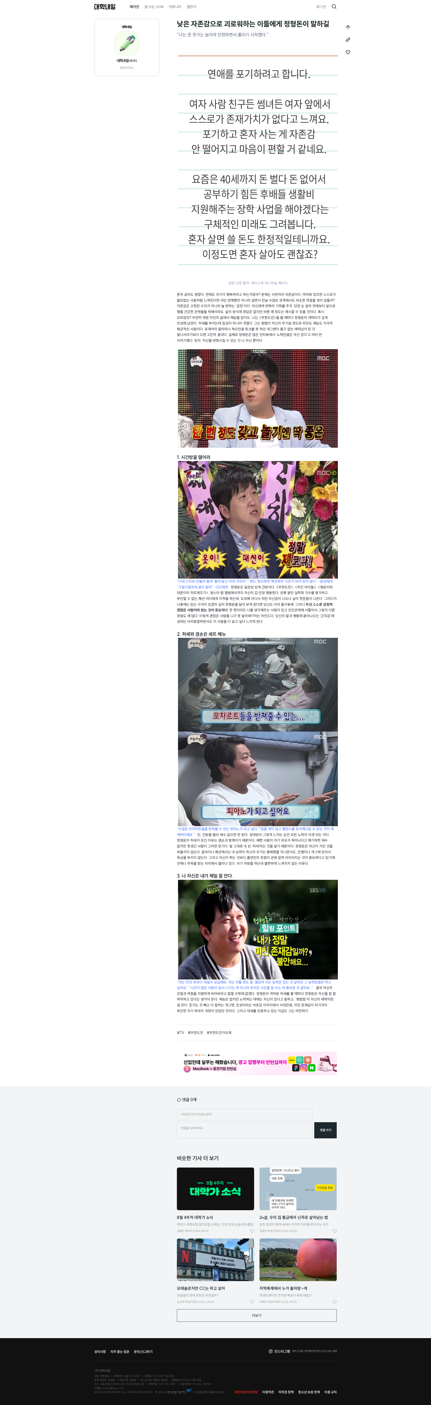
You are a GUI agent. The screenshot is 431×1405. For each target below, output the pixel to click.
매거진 (134, 6)
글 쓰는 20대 (154, 6)
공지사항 (100, 1352)
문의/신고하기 (143, 1352)
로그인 (321, 6)
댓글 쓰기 (325, 1130)
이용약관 (268, 1392)
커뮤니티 (175, 6)
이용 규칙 (330, 1392)
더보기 (257, 1315)
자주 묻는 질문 (119, 1352)
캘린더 (191, 6)
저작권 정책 (286, 1392)
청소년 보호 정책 (309, 1392)
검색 (334, 6)
